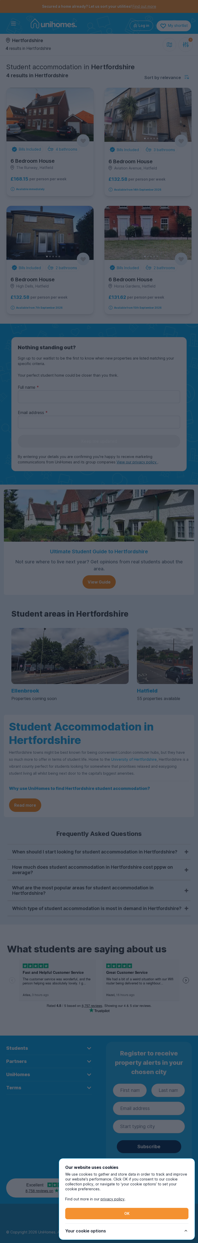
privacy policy (113, 1199)
